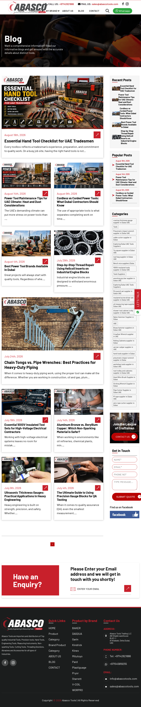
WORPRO (77, 690)
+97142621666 (66, 3)
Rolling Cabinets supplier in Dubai (123, 342)
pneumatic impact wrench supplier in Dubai (123, 359)
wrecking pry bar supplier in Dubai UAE (124, 279)
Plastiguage (79, 667)
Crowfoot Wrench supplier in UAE (123, 335)
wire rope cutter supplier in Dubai (123, 404)
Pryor (75, 673)
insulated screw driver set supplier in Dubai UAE (123, 299)
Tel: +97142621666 (120, 656)
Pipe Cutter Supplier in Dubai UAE (122, 391)
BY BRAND (51, 10)
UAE (115, 323)
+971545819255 (118, 663)
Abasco (66, 700)
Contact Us (123, 436)
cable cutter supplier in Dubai (122, 238)
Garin (75, 639)
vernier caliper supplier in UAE (123, 348)
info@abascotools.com (123, 678)
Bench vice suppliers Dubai (123, 263)
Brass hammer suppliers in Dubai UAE (123, 329)
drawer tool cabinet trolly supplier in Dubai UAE (123, 311)
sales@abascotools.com (105, 3)
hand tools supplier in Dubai (124, 353)
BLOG (81, 10)
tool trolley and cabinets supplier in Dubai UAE (122, 372)
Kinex (75, 650)
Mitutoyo (77, 656)
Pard (75, 661)
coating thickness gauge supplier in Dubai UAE (122, 221)
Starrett (77, 678)
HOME (52, 628)
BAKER (76, 628)
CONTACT (94, 10)
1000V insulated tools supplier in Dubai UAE (121, 268)
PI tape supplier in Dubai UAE (122, 397)
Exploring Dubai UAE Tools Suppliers (123, 245)
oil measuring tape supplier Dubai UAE (123, 305)
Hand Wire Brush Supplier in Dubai (124, 378)
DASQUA (77, 633)
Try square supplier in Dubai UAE (124, 251)
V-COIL (76, 684)
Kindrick (77, 645)
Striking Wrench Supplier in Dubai (124, 385)
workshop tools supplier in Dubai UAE (123, 365)
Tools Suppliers (119, 274)
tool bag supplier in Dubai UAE (123, 258)
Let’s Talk (137, 299)
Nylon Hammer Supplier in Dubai (123, 318)
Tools (115, 227)
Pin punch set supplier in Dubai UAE (122, 292)
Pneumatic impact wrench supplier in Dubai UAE (123, 232)
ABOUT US (67, 10)
